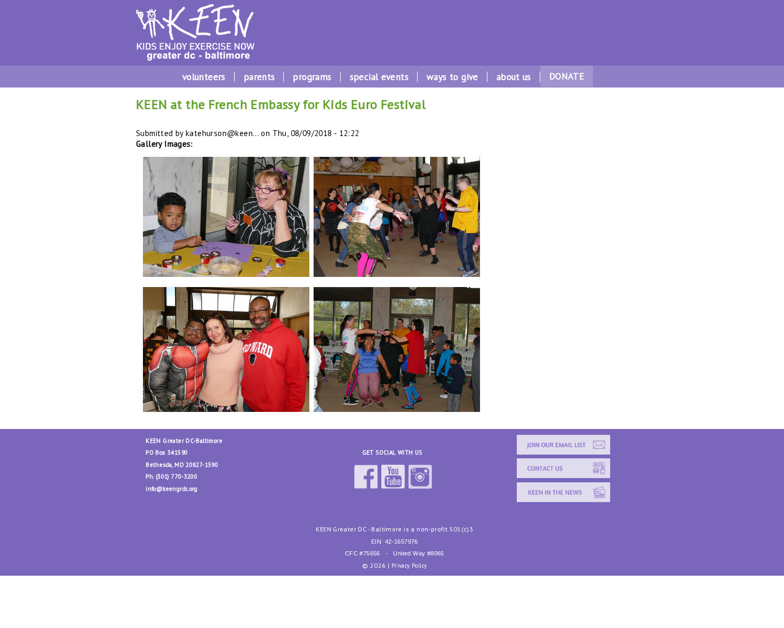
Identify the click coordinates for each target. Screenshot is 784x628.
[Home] (195, 58)
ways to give (452, 76)
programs (312, 76)
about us (514, 76)
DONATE (566, 76)
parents (259, 76)
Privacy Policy (409, 565)
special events (379, 76)
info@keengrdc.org (172, 488)
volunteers (204, 76)
